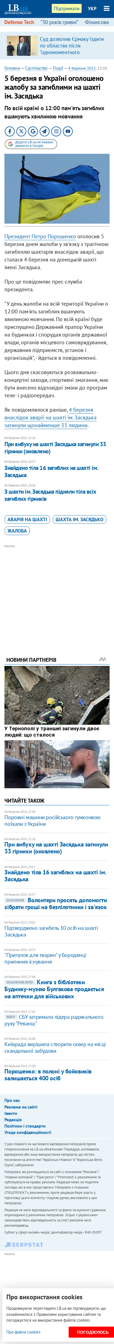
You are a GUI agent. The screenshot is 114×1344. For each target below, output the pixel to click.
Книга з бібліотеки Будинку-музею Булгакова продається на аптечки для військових (54, 989)
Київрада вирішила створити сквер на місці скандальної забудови (55, 1047)
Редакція (13, 1119)
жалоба (17, 531)
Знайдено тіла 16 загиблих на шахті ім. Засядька (51, 471)
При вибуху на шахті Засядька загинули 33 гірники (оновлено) (55, 447)
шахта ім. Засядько (79, 519)
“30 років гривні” (59, 22)
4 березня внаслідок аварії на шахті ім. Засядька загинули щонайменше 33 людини (50, 417)
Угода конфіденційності (27, 1132)
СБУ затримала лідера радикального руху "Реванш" (53, 1020)
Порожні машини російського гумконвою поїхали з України (52, 820)
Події (58, 68)
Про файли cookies (23, 1332)
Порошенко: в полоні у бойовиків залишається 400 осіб (47, 1074)
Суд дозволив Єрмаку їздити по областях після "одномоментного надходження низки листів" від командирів (72, 52)
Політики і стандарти (25, 1126)
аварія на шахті (27, 519)
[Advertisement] (57, 593)
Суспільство (36, 68)
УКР (92, 9)
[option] (57, 45)
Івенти (10, 1113)
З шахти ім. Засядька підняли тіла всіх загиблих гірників (50, 495)
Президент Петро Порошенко (40, 236)
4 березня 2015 (82, 68)
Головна (12, 68)
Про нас (12, 1100)
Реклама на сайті (20, 1107)
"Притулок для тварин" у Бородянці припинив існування (45, 958)
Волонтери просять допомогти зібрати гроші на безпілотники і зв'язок (55, 903)
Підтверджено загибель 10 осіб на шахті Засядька (51, 931)
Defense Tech (19, 22)
